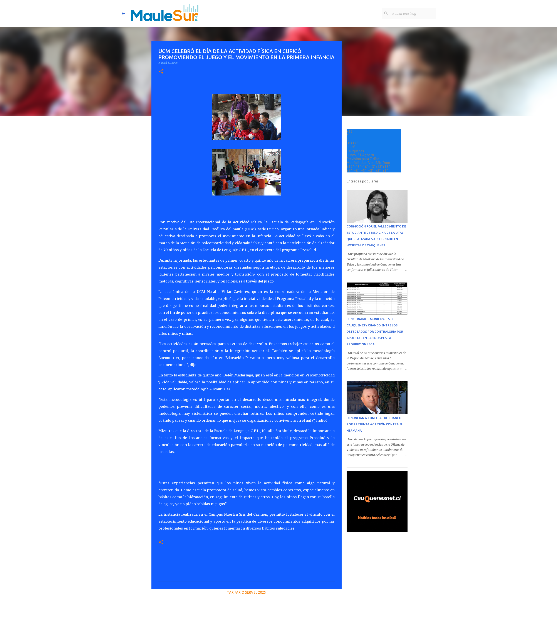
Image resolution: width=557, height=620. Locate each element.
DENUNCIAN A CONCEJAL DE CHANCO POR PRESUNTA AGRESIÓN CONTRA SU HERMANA (375, 424)
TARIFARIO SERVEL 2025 (246, 592)
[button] (161, 72)
